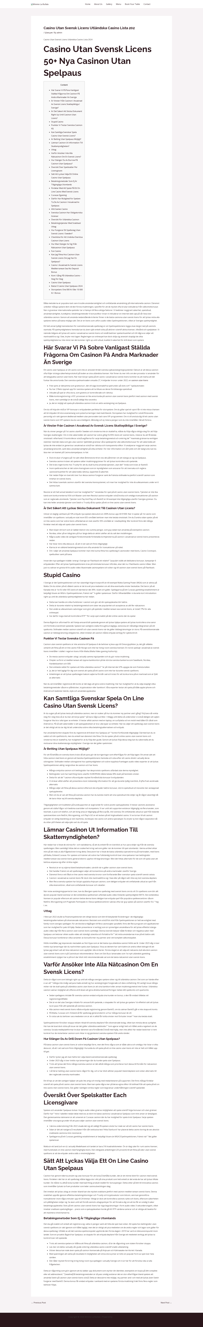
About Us (98, 4)
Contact (147, 4)
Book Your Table (132, 4)
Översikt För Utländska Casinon (65, 219)
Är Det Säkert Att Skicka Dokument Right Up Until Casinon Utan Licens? (66, 114)
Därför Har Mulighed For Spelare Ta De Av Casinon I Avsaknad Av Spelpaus (65, 202)
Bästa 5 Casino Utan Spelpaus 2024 (66, 286)
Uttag (53, 149)
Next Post (166, 1302)
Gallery (109, 4)
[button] (163, 4)
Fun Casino (56, 251)
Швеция (48, 32)
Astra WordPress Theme (124, 1317)
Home (87, 4)
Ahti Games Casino (59, 209)
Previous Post (38, 1302)
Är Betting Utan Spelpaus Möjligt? (66, 139)
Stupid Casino (57, 121)
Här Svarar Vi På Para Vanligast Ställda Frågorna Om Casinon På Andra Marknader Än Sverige (65, 93)
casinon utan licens (139, 380)
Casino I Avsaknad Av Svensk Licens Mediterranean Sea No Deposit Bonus (66, 268)
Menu (118, 4)
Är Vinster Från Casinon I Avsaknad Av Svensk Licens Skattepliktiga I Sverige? (66, 104)
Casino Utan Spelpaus (61, 282)
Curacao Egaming (59, 195)
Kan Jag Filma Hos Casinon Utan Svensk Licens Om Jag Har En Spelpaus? (65, 258)
